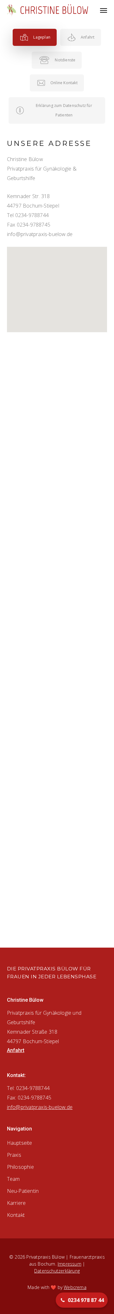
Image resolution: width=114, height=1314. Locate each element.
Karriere (16, 1202)
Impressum (69, 1264)
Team (13, 1178)
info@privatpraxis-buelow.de (40, 234)
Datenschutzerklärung (57, 1271)
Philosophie (20, 1166)
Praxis (14, 1154)
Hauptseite (19, 1142)
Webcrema (75, 1287)
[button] (103, 10)
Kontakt (16, 1214)
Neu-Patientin (23, 1190)
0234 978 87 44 (86, 1300)
